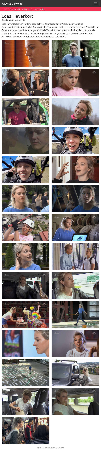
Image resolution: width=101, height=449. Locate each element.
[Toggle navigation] (95, 3)
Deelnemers (26, 9)
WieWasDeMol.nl (12, 3)
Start (5, 9)
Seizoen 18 (16, 9)
